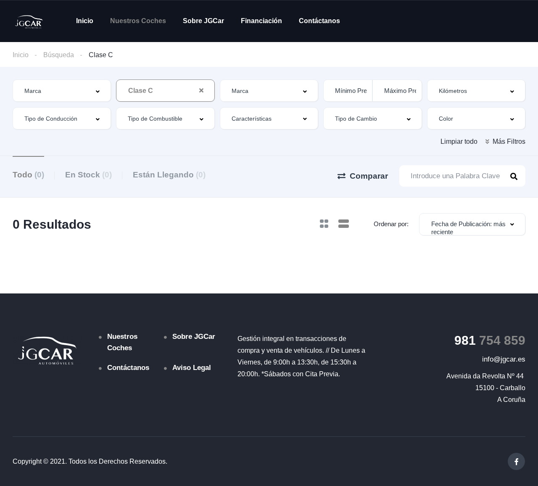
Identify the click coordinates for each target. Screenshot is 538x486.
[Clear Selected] (201, 90)
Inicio (84, 20)
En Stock (88, 174)
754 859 (489, 340)
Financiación (261, 20)
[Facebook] (516, 461)
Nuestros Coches (138, 20)
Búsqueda (58, 54)
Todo (28, 174)
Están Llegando (169, 174)
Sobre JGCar (203, 20)
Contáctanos (319, 20)
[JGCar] (29, 21)
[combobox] (62, 90)
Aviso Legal (191, 368)
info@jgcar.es (503, 359)
